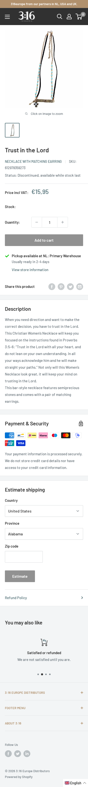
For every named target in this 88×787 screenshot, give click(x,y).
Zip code (11, 546)
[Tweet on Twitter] (70, 286)
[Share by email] (79, 286)
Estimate (20, 576)
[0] (79, 16)
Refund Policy (16, 597)
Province (12, 523)
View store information (30, 269)
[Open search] (59, 16)
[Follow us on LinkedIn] (26, 753)
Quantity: (12, 222)
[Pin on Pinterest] (61, 286)
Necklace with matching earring (33, 161)
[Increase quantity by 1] (62, 222)
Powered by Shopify (19, 777)
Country (11, 500)
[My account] (69, 16)
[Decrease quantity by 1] (37, 222)
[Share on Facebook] (51, 286)
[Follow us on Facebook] (8, 753)
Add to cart (44, 240)
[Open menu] (7, 17)
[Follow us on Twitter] (17, 753)
